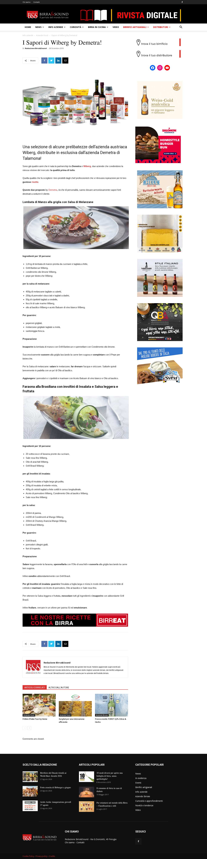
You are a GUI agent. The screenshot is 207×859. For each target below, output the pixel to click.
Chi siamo (26, 2)
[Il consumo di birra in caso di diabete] (86, 792)
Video (116, 27)
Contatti (36, 2)
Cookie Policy (28, 856)
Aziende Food (42, 35)
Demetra (52, 190)
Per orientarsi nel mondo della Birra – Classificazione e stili (112, 804)
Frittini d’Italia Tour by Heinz (35, 719)
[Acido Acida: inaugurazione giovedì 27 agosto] (30, 805)
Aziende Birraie (102, 715)
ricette (35, 182)
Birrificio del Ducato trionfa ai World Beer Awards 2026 (53, 774)
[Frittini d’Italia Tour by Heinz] (39, 705)
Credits (52, 856)
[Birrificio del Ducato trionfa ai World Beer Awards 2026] (30, 776)
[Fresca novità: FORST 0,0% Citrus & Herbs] (111, 705)
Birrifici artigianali (134, 27)
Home (28, 27)
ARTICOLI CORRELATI (34, 687)
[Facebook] (182, 2)
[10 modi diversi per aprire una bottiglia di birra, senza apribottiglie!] (86, 776)
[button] (180, 27)
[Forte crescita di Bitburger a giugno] (30, 791)
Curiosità (75, 27)
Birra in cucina (97, 27)
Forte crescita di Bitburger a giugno (55, 787)
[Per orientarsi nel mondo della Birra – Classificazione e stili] (86, 806)
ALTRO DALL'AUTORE (58, 687)
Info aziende (55, 27)
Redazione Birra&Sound (36, 48)
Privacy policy (41, 856)
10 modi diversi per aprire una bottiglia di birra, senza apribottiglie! (110, 775)
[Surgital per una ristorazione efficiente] (75, 705)
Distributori (160, 27)
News (38, 27)
